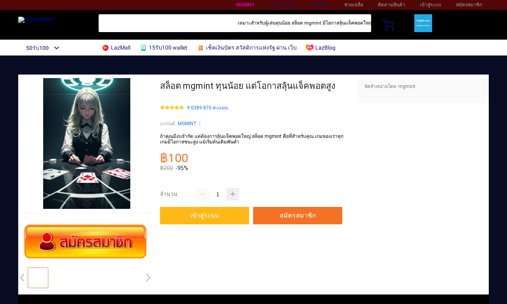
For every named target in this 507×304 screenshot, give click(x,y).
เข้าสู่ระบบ (430, 5)
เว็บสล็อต (320, 5)
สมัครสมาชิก (469, 5)
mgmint (245, 5)
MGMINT (187, 123)
